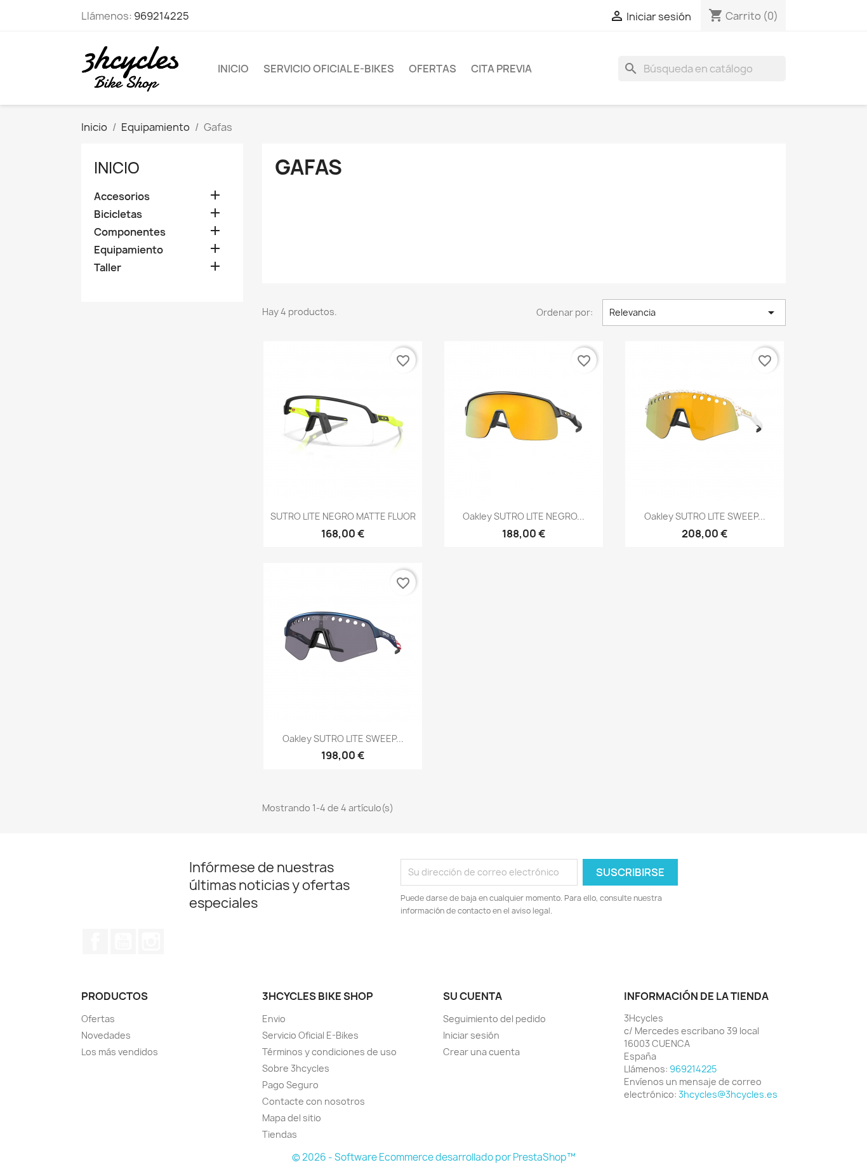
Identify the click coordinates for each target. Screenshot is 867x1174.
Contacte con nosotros (313, 1101)
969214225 (161, 16)
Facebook (95, 941)
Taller (107, 267)
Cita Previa (501, 69)
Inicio (233, 69)
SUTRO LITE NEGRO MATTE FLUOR (343, 516)
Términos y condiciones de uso (329, 1052)
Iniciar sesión (471, 1035)
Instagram (151, 941)
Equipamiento (128, 250)
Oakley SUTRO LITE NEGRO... (524, 516)
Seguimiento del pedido (494, 1019)
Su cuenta (472, 996)
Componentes (130, 232)
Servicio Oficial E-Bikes (328, 69)
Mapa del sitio (291, 1118)
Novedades (106, 1035)
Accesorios (122, 196)
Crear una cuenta (481, 1052)
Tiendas (279, 1134)
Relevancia (694, 312)
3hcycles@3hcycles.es (728, 1094)
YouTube (123, 941)
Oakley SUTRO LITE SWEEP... (704, 516)
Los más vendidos (119, 1052)
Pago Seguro (290, 1085)
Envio (274, 1019)
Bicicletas (118, 214)
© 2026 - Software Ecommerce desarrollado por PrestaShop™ (434, 1157)
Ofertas (432, 69)
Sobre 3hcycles (295, 1068)
